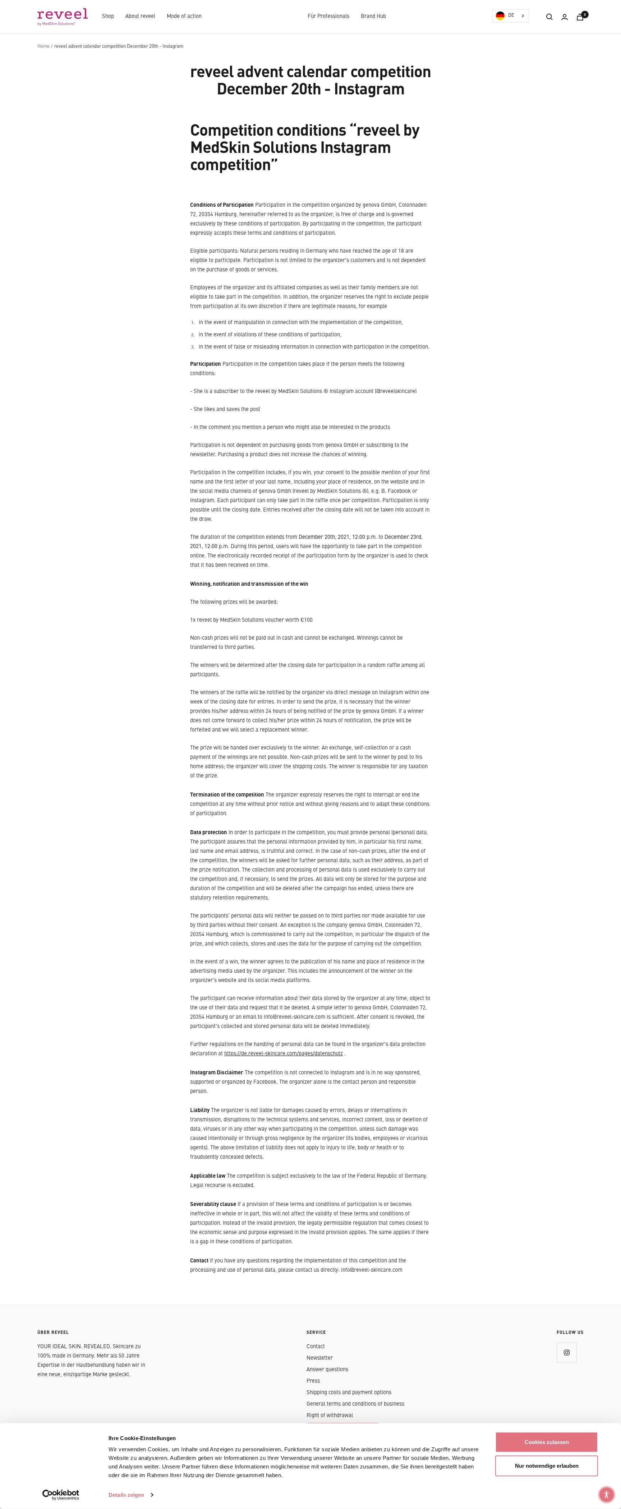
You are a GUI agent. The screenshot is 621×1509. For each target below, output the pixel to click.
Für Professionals (328, 16)
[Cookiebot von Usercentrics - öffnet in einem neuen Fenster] (60, 1495)
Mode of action (184, 16)
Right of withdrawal (330, 1416)
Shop (108, 16)
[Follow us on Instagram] (566, 1352)
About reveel (140, 16)
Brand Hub (373, 16)
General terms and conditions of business (355, 1404)
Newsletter (320, 1358)
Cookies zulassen (547, 1442)
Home (43, 46)
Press (313, 1381)
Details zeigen (126, 1495)
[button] (606, 1494)
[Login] (564, 17)
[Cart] (580, 17)
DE (511, 15)
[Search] (549, 17)
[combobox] (510, 16)
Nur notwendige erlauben (547, 1465)
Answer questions (327, 1370)
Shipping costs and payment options (349, 1393)
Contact (316, 1347)
